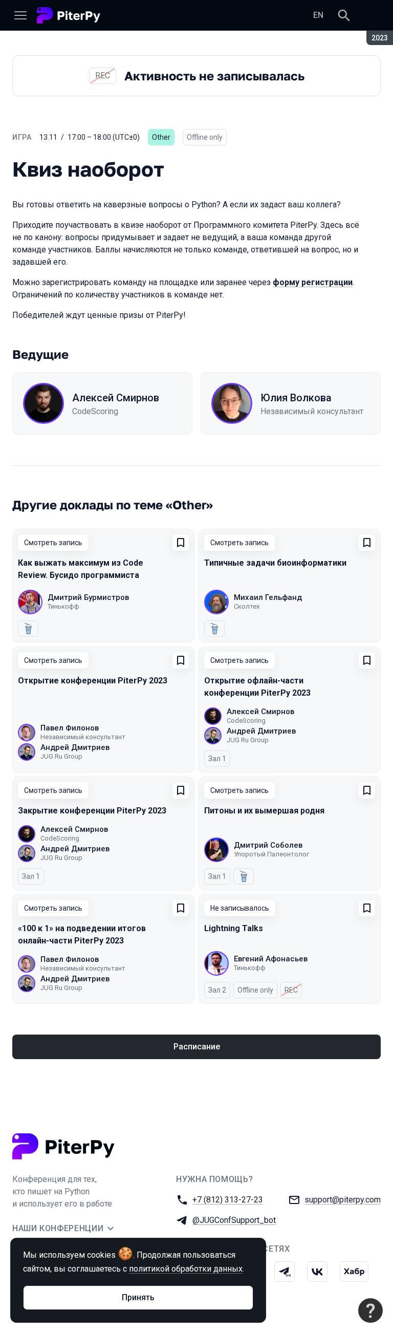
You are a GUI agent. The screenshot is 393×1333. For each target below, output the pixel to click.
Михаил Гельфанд (268, 597)
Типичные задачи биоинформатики (275, 563)
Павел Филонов (69, 728)
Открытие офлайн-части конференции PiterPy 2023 (257, 687)
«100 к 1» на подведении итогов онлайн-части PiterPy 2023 (82, 934)
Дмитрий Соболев (268, 845)
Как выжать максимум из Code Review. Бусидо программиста (80, 569)
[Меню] (20, 15)
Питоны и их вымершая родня (264, 810)
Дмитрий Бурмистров (88, 597)
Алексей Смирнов (115, 398)
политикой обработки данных (186, 1269)
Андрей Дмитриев (75, 747)
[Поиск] (344, 15)
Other (161, 137)
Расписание (196, 1046)
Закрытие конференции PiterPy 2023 (92, 810)
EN (318, 15)
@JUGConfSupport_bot (234, 1220)
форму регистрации (313, 282)
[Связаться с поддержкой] (370, 1310)
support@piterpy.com (342, 1200)
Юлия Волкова (296, 398)
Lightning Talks (233, 928)
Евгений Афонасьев (271, 959)
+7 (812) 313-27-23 (227, 1200)
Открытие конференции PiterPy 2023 (92, 680)
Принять (138, 1297)
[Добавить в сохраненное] (180, 542)
